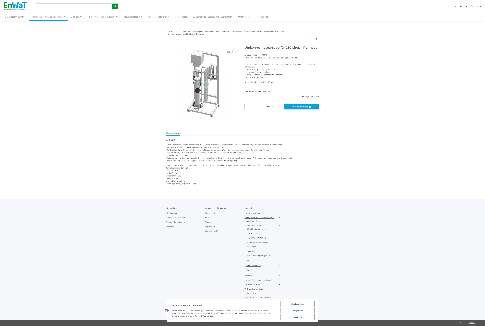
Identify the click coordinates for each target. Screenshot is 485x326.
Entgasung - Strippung (256, 238)
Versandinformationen (175, 222)
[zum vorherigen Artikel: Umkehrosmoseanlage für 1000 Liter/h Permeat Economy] (311, 39)
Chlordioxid (251, 251)
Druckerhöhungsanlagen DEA (259, 255)
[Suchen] (115, 6)
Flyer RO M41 (268, 82)
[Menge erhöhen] (277, 107)
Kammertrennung (253, 265)
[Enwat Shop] (15, 6)
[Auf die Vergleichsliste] (228, 51)
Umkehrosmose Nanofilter (258, 242)
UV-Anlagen (251, 247)
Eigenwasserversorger (254, 213)
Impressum (210, 226)
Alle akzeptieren (298, 304)
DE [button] (453, 6)
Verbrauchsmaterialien (254, 289)
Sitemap (208, 222)
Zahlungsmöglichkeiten (175, 217)
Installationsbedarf (253, 284)
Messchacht (252, 260)
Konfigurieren (298, 310)
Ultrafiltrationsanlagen (256, 229)
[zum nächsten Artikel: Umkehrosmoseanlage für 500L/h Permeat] (316, 39)
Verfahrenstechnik (253, 225)
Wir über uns (171, 213)
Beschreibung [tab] (173, 133)
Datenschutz (210, 213)
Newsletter (170, 226)
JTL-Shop (472, 323)
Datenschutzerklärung (204, 316)
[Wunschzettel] (466, 6)
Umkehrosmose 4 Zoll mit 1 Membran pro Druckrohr (276, 57)
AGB (207, 217)
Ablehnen (297, 317)
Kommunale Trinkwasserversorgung (260, 217)
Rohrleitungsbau (253, 221)
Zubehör (249, 270)
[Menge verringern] (247, 107)
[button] (461, 6)
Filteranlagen (252, 233)
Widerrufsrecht (211, 231)
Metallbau (249, 275)
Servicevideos (250, 293)
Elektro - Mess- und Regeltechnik (258, 280)
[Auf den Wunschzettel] (235, 51)
